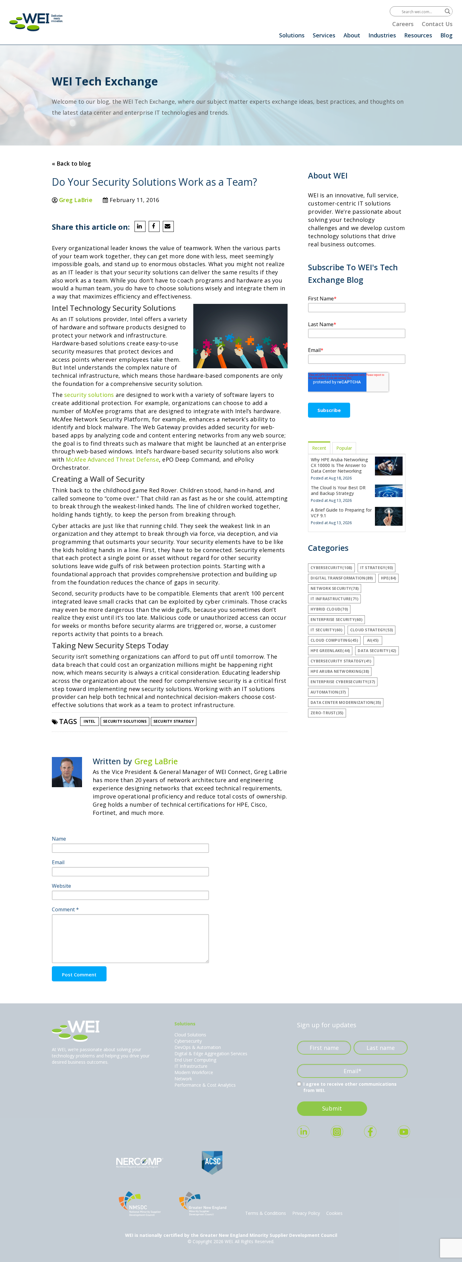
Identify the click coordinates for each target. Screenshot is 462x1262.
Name (59, 839)
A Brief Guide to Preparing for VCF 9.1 (341, 513)
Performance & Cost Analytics (205, 1085)
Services (324, 35)
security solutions (89, 394)
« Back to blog (71, 163)
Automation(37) (328, 692)
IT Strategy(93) (376, 567)
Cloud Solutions (190, 1035)
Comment (65, 909)
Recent (319, 448)
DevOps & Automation (197, 1047)
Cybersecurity (188, 1041)
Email (58, 862)
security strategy (173, 721)
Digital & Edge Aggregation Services (210, 1053)
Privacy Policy (306, 1213)
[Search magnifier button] (447, 11)
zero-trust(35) (327, 713)
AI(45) (373, 640)
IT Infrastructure (190, 1066)
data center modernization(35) (346, 702)
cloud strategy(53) (371, 630)
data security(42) (377, 650)
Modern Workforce (193, 1072)
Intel (89, 721)
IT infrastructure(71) (334, 598)
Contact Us (437, 24)
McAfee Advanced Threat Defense (112, 459)
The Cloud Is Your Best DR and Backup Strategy (338, 490)
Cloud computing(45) (334, 640)
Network (183, 1079)
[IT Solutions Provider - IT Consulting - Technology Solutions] (36, 22)
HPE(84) (388, 578)
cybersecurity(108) (331, 567)
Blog (446, 35)
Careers (403, 24)
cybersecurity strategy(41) (341, 661)
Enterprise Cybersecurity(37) (343, 681)
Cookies (334, 1213)
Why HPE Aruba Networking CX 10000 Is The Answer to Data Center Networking (339, 465)
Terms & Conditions (265, 1213)
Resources (418, 35)
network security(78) (335, 588)
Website (61, 886)
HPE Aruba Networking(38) (340, 671)
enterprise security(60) (336, 619)
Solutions (292, 35)
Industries (382, 35)
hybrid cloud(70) (329, 609)
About (352, 35)
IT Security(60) (326, 630)
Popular (344, 448)
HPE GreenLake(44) (330, 650)
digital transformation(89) (342, 578)
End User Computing (195, 1060)
